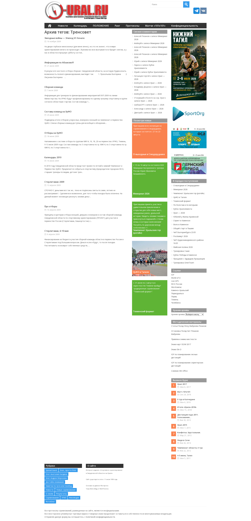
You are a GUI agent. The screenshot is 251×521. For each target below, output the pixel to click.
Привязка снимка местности (183, 339)
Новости (63, 25)
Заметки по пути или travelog (59, 486)
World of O (176, 278)
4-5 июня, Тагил (184, 455)
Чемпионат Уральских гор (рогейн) (147, 231)
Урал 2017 (182, 384)
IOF (172, 274)
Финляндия (74, 497)
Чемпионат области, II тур (190, 448)
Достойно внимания (55, 482)
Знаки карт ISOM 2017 (181, 344)
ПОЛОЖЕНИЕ (101, 25)
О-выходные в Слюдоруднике (149, 154)
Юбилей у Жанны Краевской (185, 216)
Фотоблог (50, 501)
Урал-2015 (182, 425)
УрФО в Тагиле (141, 272)
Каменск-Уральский (180, 290)
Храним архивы (178, 314)
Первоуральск (177, 293)
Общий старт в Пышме (183, 228)
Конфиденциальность (184, 25)
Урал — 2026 (156, 83)
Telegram (196, 11)
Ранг (117, 25)
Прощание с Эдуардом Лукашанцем (189, 258)
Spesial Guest (51, 470)
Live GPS (175, 281)
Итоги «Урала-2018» (186, 407)
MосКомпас (176, 287)
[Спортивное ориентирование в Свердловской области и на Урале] (77, 10)
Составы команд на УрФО (58, 111)
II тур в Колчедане (186, 399)
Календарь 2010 (52, 157)
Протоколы (132, 25)
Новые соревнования (65, 490)
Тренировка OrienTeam (183, 262)
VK (203, 11)
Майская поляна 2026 (183, 247)
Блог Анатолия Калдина (56, 474)
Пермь (174, 296)
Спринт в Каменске (181, 220)
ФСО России (176, 284)
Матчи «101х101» (155, 25)
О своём (49, 493)
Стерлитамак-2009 (54, 181)
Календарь (80, 25)
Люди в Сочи (183, 440)
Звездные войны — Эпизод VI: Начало (64, 38)
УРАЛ (64, 497)
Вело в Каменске (181, 224)
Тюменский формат (143, 311)
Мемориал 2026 (157, 43)
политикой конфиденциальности (100, 517)
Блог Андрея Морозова (56, 478)
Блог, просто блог (68, 470)
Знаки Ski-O (176, 349)
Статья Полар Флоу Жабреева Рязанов (188, 326)
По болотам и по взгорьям (185, 205)
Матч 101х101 (183, 392)
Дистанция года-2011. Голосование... (187, 416)
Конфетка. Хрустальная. (189, 432)
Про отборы (50, 206)
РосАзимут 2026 (180, 236)
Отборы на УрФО (53, 132)
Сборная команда (53, 87)
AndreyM (138, 43)
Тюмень (174, 299)
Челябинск (176, 302)
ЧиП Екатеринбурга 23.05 (184, 232)
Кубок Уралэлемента (157, 72)
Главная (49, 25)
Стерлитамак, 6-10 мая (56, 230)
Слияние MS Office (179, 371)
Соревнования (52, 497)
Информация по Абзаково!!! (59, 62)
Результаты (61, 493)
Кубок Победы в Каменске (185, 255)
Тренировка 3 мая (181, 251)
